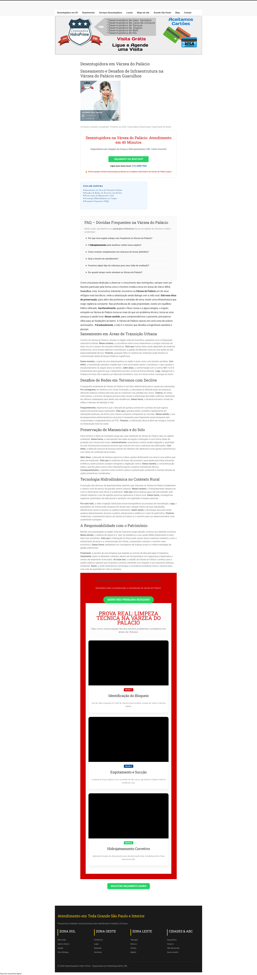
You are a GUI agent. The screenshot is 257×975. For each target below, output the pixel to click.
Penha (133, 948)
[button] (11, 974)
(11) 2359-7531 (139, 166)
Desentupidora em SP (67, 12)
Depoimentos (88, 12)
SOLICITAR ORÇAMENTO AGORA (128, 886)
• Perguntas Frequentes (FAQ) (96, 201)
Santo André (172, 952)
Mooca (134, 944)
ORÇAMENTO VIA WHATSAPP (128, 159)
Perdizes (98, 952)
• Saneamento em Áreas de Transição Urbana (102, 189)
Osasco (170, 944)
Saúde (60, 948)
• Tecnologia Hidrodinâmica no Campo (100, 198)
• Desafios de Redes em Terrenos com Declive (102, 192)
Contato (187, 12)
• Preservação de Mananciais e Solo (98, 195)
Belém (133, 952)
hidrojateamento (98, 245)
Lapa (96, 944)
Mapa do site (143, 12)
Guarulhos (85, 291)
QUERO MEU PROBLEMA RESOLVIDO (128, 599)
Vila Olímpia (63, 952)
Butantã (97, 948)
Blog (177, 12)
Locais (129, 12)
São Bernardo (173, 948)
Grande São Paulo (162, 12)
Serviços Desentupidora (110, 12)
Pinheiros (98, 939)
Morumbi (62, 939)
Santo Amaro (63, 944)
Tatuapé (134, 939)
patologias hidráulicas (123, 228)
